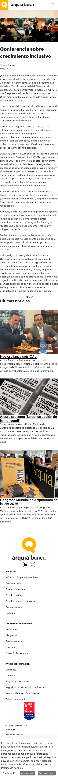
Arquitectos (12, 629)
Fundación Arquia (16, 589)
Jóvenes (10, 647)
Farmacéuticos (14, 641)
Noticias (10, 612)
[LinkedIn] (25, 564)
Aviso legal (10, 729)
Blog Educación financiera (20, 601)
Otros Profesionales (17, 653)
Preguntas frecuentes (18, 681)
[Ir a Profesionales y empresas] (23, 4)
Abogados (11, 635)
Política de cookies (14, 734)
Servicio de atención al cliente (22, 693)
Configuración (9, 773)
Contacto (11, 669)
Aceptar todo (27, 773)
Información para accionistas (22, 577)
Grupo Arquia (13, 583)
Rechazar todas (46, 773)
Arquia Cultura (14, 606)
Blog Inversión (14, 595)
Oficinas (10, 675)
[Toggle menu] (52, 5)
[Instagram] (32, 564)
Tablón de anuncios (17, 699)
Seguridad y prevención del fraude (25, 687)
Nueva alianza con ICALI (18, 356)
